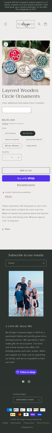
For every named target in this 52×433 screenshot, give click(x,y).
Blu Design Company (24, 419)
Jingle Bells (33, 146)
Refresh (8, 196)
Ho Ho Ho (27, 133)
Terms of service (43, 423)
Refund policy (16, 423)
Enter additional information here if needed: (23, 103)
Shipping (5, 123)
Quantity (5, 152)
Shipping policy (27, 427)
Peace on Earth (13, 140)
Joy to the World (35, 140)
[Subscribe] (43, 263)
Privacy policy (29, 423)
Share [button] (7, 229)
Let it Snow (12, 134)
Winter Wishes (12, 146)
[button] (5, 24)
